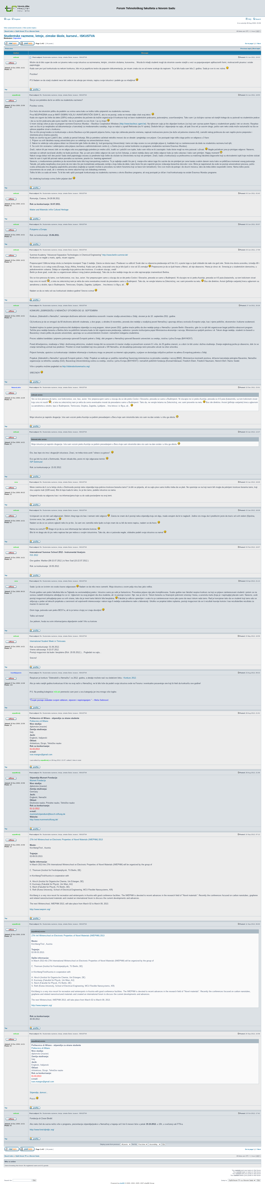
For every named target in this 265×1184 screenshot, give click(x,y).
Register (17, 19)
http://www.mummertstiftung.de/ (44, 819)
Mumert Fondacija (38, 780)
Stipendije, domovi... (39, 1092)
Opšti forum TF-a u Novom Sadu (27, 31)
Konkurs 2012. (130, 678)
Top (6, 89)
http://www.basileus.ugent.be (133, 124)
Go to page (249, 43)
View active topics (29, 28)
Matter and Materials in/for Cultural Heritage (49, 209)
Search (258, 19)
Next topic (256, 48)
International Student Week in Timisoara (47, 641)
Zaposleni (17, 38)
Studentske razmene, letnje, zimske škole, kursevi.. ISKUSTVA (49, 36)
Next (259, 43)
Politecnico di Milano (39, 721)
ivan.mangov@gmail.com (41, 754)
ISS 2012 (34, 555)
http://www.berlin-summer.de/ (115, 255)
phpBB (122, 1183)
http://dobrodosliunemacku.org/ (76, 366)
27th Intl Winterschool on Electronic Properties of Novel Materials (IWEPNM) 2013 (66, 839)
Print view (9, 48)
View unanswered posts (13, 28)
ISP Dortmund (36, 462)
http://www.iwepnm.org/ (40, 909)
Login (8, 19)
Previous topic (245, 48)
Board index (9, 31)
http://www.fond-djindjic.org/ (42, 1129)
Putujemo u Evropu (38, 229)
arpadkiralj (44, 760)
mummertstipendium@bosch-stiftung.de (47, 814)
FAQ (249, 19)
